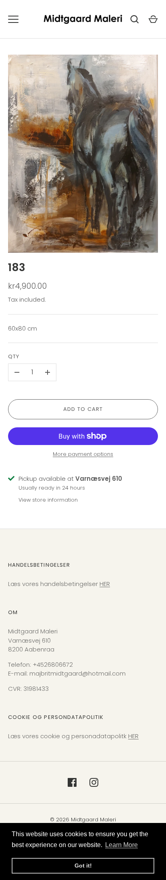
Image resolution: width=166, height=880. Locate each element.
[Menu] (13, 19)
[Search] (134, 19)
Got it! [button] (83, 865)
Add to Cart (83, 409)
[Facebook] (72, 782)
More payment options (83, 454)
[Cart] (153, 19)
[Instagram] (94, 782)
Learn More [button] (121, 844)
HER (105, 584)
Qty (13, 356)
